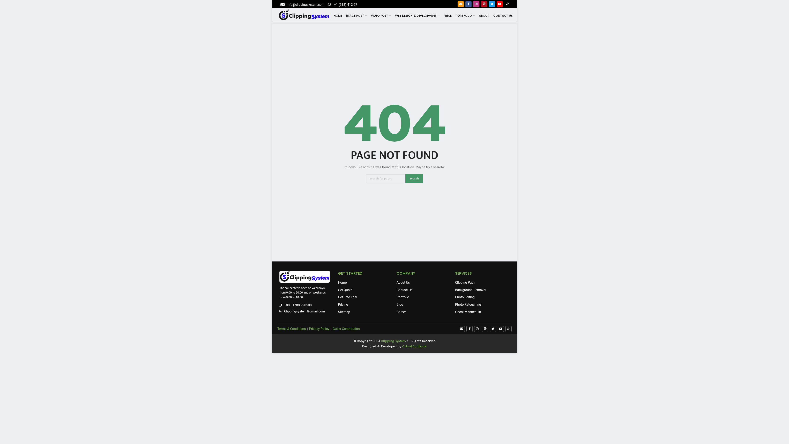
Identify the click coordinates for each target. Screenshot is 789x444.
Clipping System (393, 341)
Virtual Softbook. (414, 346)
